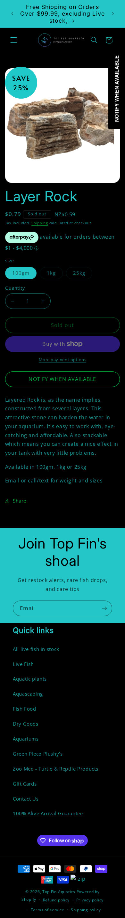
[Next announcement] (113, 14)
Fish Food (24, 708)
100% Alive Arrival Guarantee (48, 813)
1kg (55, 274)
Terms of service (47, 909)
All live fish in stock (36, 649)
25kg (82, 274)
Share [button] (19, 500)
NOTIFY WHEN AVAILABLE (62, 379)
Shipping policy (86, 909)
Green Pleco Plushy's (38, 753)
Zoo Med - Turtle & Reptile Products (55, 768)
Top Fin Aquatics (58, 891)
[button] (13, 40)
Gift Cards (25, 783)
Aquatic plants (30, 678)
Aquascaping (28, 693)
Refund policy (56, 900)
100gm (24, 274)
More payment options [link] (63, 359)
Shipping (39, 223)
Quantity (15, 288)
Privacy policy (90, 900)
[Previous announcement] (12, 14)
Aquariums (26, 738)
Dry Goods (25, 723)
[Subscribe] (104, 608)
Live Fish (23, 664)
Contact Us (25, 798)
